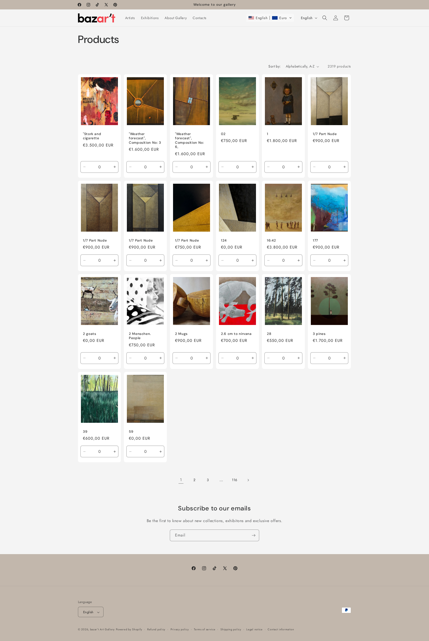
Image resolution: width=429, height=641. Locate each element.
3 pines (319, 333)
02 (223, 134)
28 (269, 333)
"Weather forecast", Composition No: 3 (145, 138)
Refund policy (156, 629)
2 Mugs (181, 333)
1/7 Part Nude (325, 134)
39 (85, 431)
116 (234, 479)
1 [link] (181, 480)
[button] (270, 18)
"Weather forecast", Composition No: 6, (189, 140)
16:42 (271, 240)
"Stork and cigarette (92, 136)
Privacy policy (180, 629)
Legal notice (254, 629)
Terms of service (204, 629)
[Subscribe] (253, 535)
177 (315, 240)
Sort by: (274, 66)
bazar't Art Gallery (102, 630)
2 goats (89, 333)
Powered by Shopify (129, 630)
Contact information (281, 629)
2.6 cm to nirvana (236, 333)
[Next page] (248, 480)
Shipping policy (230, 629)
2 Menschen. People (140, 335)
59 (131, 431)
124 (224, 240)
